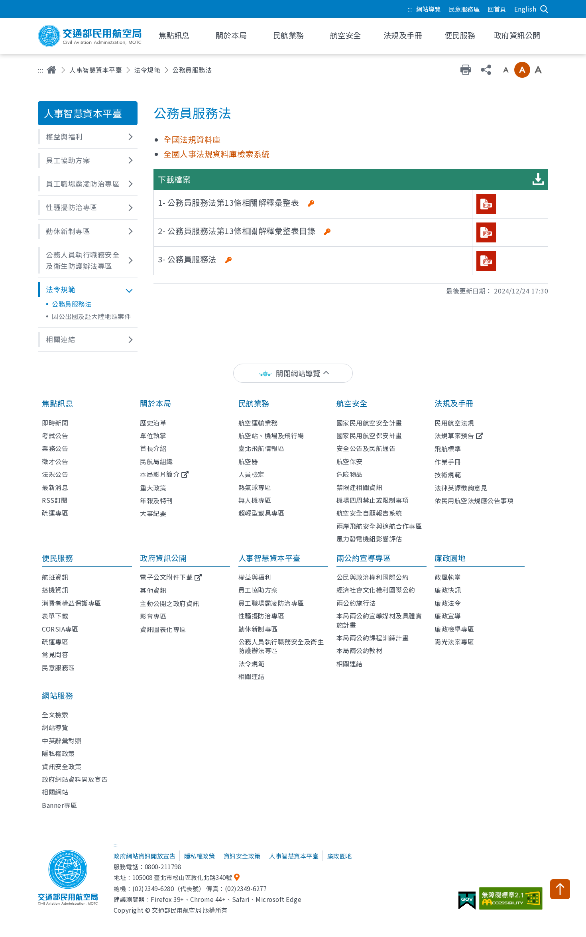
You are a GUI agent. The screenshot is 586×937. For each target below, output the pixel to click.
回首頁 (497, 8)
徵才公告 (55, 461)
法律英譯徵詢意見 (461, 487)
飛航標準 (448, 448)
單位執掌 (153, 435)
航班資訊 (55, 577)
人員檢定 (251, 474)
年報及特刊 (156, 500)
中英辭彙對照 (61, 740)
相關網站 (55, 792)
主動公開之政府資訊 (169, 603)
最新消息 (55, 487)
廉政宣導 (448, 615)
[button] (88, 136)
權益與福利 (254, 577)
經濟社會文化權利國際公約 (375, 589)
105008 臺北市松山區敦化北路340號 (182, 877)
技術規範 (448, 474)
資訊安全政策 (61, 766)
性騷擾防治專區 (261, 615)
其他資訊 (153, 590)
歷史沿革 (153, 422)
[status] (293, 373)
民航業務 (253, 403)
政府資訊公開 (163, 557)
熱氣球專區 (254, 487)
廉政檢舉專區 (454, 629)
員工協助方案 (258, 589)
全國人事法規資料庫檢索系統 (216, 153)
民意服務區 (464, 8)
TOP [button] (560, 889)
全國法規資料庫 (192, 139)
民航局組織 (156, 461)
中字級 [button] (522, 70)
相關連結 (251, 676)
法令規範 (147, 70)
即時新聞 (55, 422)
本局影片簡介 (159, 474)
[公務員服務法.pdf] (486, 261)
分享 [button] (486, 70)
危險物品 (349, 474)
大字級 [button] (538, 70)
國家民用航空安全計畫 (369, 422)
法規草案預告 (454, 435)
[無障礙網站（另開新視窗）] (512, 901)
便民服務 (57, 557)
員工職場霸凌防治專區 (271, 603)
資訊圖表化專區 (163, 629)
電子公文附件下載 (166, 577)
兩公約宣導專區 (363, 557)
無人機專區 (254, 500)
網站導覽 (428, 8)
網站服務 (57, 695)
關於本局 (155, 403)
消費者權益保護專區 (71, 603)
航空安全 (352, 403)
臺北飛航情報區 (261, 448)
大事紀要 (153, 513)
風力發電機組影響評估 (369, 538)
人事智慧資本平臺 (95, 70)
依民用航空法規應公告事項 (474, 500)
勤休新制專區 (258, 629)
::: (410, 8)
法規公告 (55, 474)
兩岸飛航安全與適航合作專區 (379, 526)
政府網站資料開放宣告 (75, 779)
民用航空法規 (454, 422)
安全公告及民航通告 (366, 448)
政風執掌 (448, 577)
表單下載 (55, 615)
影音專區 (153, 616)
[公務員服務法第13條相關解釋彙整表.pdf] (486, 204)
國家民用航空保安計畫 (369, 435)
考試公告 (55, 435)
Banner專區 (59, 805)
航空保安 (349, 461)
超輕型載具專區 (261, 513)
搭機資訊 (55, 589)
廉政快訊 (448, 589)
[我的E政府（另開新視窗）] (468, 903)
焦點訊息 (57, 403)
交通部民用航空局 (90, 36)
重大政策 (153, 487)
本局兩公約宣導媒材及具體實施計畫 (379, 620)
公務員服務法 (71, 304)
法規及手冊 (454, 403)
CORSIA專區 (60, 629)
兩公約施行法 (356, 603)
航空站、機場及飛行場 (271, 435)
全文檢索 (55, 714)
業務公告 (55, 448)
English (525, 8)
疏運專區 (55, 513)
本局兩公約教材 (359, 650)
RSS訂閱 (55, 500)
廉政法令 (448, 603)
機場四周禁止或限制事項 (372, 500)
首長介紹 (153, 448)
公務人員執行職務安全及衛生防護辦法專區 (281, 646)
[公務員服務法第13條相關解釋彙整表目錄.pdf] (486, 232)
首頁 (51, 70)
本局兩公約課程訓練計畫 (372, 637)
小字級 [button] (506, 70)
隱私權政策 (58, 753)
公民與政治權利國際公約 (372, 577)
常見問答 (55, 654)
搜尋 (544, 9)
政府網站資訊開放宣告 (144, 855)
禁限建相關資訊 (359, 487)
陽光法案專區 (454, 641)
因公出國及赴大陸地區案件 (91, 316)
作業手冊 (448, 462)
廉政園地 (450, 557)
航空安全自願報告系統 (369, 513)
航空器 (248, 461)
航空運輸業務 (258, 422)
